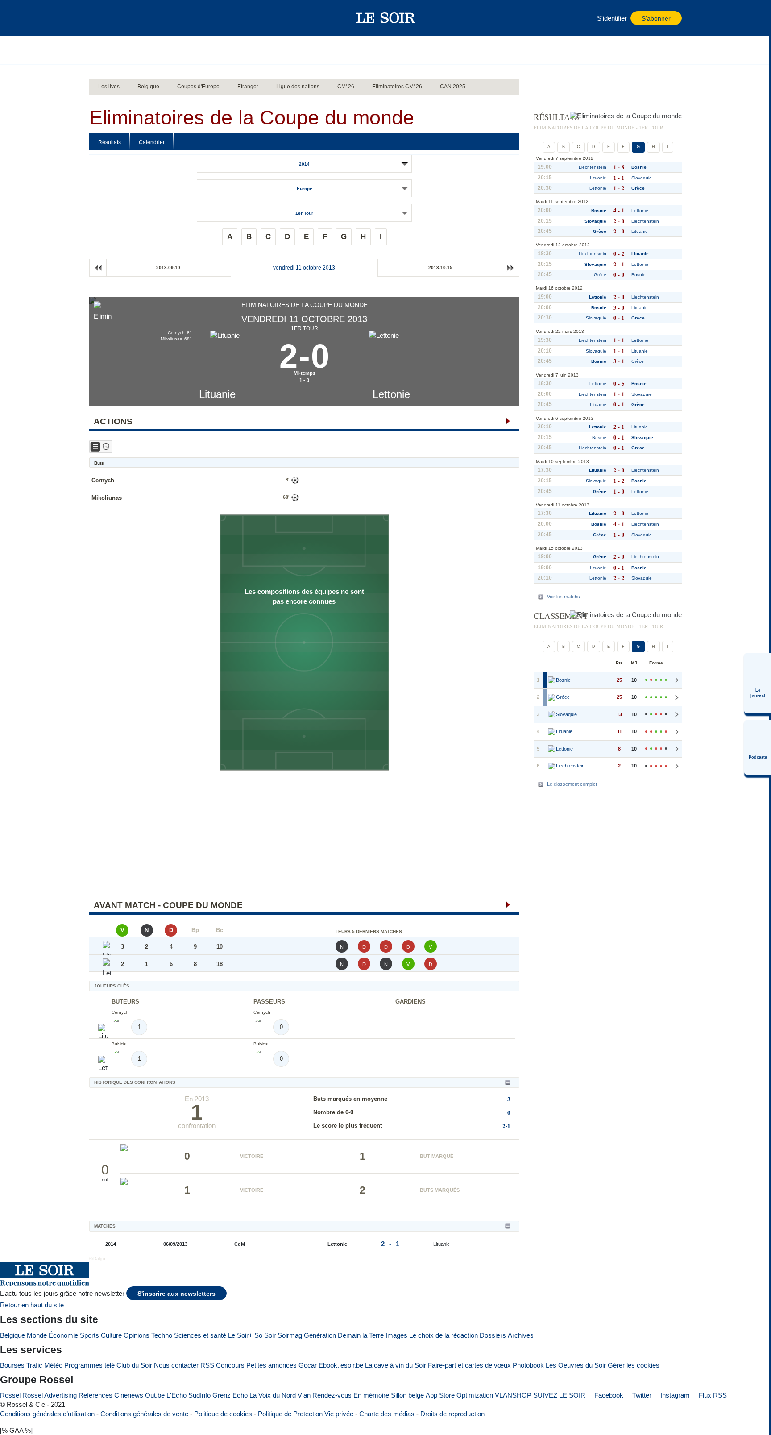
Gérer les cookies (633, 1365)
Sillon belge (407, 1395)
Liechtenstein (592, 167)
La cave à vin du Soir (395, 1365)
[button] (100, 18)
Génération (320, 1335)
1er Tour (304, 213)
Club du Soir (134, 1365)
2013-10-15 (440, 267)
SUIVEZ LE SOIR (559, 1395)
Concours (230, 1365)
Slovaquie (641, 177)
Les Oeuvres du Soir (576, 1365)
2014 (304, 164)
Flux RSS (712, 1395)
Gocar (307, 1365)
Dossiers (493, 1335)
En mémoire (371, 1395)
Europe (304, 188)
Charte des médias (387, 1414)
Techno (161, 1335)
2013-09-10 (168, 267)
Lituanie (217, 394)
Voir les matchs (563, 596)
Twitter (640, 1395)
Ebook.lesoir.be (341, 1365)
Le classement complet (572, 784)
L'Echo (176, 1395)
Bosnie (639, 167)
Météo (53, 1365)
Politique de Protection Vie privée (305, 1414)
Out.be (155, 1395)
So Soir (265, 1335)
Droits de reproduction (452, 1414)
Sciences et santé (200, 1335)
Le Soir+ (240, 1335)
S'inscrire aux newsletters (176, 1293)
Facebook (608, 1395)
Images (396, 1335)
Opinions (136, 1335)
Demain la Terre (361, 1335)
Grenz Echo (230, 1395)
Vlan (304, 1395)
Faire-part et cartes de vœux (469, 1365)
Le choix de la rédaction (443, 1335)
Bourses (12, 1365)
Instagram (674, 1395)
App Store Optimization (459, 1395)
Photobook (528, 1365)
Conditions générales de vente (144, 1414)
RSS (207, 1365)
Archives (521, 1335)
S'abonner (656, 18)
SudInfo (199, 1395)
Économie (63, 1335)
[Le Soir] (385, 18)
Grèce (638, 188)
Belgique (12, 1335)
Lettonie (391, 394)
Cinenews (128, 1395)
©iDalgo (97, 1258)
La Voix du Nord (272, 1395)
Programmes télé (89, 1365)
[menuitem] (757, 683)
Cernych (102, 480)
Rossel (10, 1395)
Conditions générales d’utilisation (47, 1414)
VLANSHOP (513, 1395)
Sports (89, 1335)
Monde (37, 1335)
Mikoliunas (106, 497)
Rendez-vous (332, 1395)
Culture (111, 1335)
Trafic (34, 1365)
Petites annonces (271, 1365)
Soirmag (290, 1335)
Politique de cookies (223, 1414)
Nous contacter (176, 1365)
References (95, 1395)
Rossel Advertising (49, 1395)
